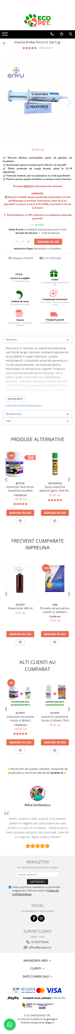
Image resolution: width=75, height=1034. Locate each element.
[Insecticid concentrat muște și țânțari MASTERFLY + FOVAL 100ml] (20, 693)
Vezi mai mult (15, 398)
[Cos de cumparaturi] (62, 34)
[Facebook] (34, 918)
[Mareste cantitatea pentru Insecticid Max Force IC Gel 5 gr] (28, 242)
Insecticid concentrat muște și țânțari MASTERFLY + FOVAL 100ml (20, 718)
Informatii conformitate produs (24, 405)
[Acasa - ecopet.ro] (37, 20)
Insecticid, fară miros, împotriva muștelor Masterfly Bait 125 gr (20, 488)
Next (69, 103)
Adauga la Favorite (22, 258)
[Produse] (5, 35)
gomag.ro (52, 1019)
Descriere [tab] (11, 339)
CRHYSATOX (55, 483)
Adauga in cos (48, 241)
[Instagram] (41, 918)
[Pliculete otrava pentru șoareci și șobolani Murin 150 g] (54, 579)
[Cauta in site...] (70, 34)
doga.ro (49, 1022)
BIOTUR (20, 483)
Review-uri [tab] (13, 413)
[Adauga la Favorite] (20, 521)
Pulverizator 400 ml (20, 608)
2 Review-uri (46, 48)
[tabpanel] (37, 99)
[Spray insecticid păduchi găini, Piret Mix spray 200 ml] (54, 464)
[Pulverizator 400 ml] (20, 579)
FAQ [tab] (8, 421)
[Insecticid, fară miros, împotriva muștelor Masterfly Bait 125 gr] (20, 464)
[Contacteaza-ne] (52, 34)
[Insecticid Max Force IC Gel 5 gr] (37, 99)
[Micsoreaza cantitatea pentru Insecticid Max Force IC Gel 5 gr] (17, 242)
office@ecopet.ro (39, 947)
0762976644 (40, 942)
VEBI (55, 604)
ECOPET (20, 604)
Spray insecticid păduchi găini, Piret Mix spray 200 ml (55, 488)
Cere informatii (51, 258)
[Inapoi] (3, 43)
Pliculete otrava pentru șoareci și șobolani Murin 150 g (55, 610)
